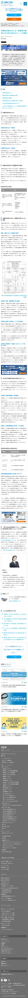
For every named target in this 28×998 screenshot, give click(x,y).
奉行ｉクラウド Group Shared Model (10, 801)
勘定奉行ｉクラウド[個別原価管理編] (10, 770)
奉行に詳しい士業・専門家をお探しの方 (9, 888)
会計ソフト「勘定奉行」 (7, 760)
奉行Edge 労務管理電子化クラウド (10, 813)
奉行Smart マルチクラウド (8, 822)
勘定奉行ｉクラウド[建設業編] (9, 772)
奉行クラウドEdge (6, 807)
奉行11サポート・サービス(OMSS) (10, 847)
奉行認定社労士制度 (6, 921)
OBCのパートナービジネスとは (7, 909)
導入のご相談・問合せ (6, 851)
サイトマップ (3, 983)
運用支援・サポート (6, 840)
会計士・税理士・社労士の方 (7, 917)
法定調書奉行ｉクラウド (8, 791)
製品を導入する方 (5, 884)
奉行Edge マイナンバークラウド (9, 820)
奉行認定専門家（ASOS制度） (8, 919)
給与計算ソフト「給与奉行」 (8, 762)
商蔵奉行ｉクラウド (7, 786)
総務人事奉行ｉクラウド (8, 787)
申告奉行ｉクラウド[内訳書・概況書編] (10, 784)
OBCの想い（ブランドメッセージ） (8, 753)
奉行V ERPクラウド (6, 803)
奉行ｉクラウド (5, 767)
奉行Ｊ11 (4, 828)
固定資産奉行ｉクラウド (8, 780)
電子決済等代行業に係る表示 (19, 985)
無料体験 (4, 849)
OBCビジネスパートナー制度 (8, 913)
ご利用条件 (9, 983)
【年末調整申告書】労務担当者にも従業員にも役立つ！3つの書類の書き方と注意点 (14, 710)
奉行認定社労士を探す (6, 892)
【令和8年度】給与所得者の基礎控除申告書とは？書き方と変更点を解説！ (13, 686)
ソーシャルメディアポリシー (6, 985)
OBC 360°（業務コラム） (6, 861)
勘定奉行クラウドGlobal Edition (9, 774)
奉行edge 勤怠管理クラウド (5, 24)
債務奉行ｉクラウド (7, 778)
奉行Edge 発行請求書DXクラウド (9, 809)
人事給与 (25, 682)
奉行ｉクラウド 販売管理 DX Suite (9, 797)
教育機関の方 (4, 894)
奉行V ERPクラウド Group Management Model (12, 805)
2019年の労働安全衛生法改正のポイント (11, 103)
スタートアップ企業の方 (6, 898)
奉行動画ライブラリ (5, 867)
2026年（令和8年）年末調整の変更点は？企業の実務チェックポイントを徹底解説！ (13, 734)
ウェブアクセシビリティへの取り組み (8, 993)
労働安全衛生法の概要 (7, 98)
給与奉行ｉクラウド (7, 789)
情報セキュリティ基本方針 (6, 987)
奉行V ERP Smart (6, 826)
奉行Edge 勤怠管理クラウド (8, 815)
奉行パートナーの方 (5, 923)
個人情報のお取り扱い (17, 983)
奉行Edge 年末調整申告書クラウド (10, 818)
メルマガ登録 (14, 15)
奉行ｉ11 (4, 824)
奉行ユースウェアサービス (8, 846)
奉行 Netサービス (6, 882)
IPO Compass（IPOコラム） (7, 863)
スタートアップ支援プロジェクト (9, 900)
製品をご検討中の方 (5, 878)
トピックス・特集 (5, 869)
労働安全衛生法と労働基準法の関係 (10, 95)
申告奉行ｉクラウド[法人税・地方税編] (10, 782)
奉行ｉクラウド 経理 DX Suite (9, 795)
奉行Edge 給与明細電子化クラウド (10, 816)
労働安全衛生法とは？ (7, 92)
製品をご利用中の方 (5, 880)
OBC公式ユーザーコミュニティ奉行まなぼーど (12, 844)
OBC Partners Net (6, 925)
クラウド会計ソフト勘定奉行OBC (7, 23)
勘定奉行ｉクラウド (7, 769)
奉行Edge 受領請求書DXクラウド (9, 811)
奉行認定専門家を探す (6, 890)
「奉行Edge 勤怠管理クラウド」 (8, 540)
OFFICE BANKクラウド (7, 793)
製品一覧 (16, 23)
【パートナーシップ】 (6, 905)
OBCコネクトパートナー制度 (8, 915)
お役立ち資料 (14, 19)
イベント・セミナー (5, 865)
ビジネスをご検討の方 (6, 911)
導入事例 (4, 838)
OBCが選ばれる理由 (6, 836)
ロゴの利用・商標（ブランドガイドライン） (10, 991)
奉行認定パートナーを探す (7, 886)
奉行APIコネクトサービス (7, 833)
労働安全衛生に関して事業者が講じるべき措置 (12, 100)
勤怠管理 (13, 24)
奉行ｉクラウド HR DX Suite (8, 799)
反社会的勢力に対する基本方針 (7, 989)
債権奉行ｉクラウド (7, 776)
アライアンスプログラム (7, 929)
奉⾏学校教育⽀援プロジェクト (8, 896)
